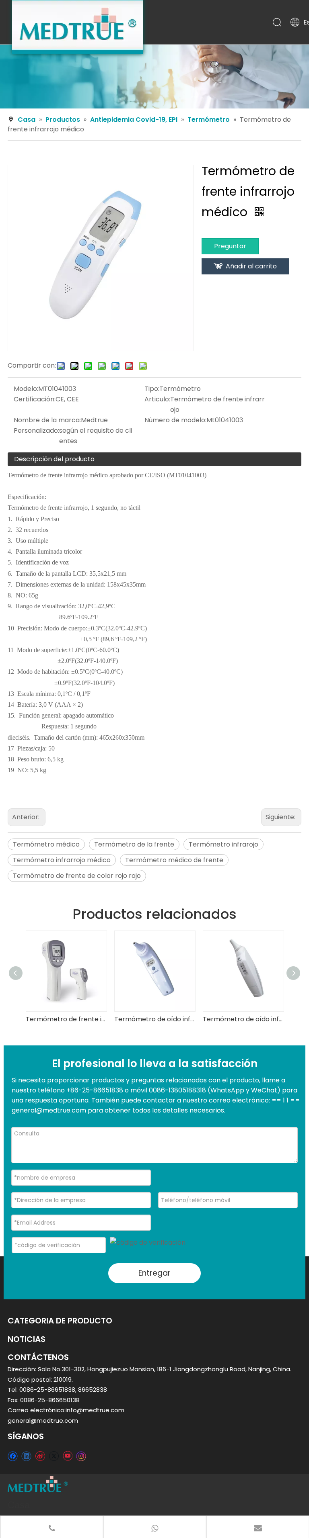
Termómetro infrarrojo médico (62, 860)
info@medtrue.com (95, 1410)
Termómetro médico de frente (174, 860)
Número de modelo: (175, 420)
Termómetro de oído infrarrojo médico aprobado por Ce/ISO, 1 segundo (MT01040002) (243, 1019)
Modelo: (26, 388)
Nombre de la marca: (47, 420)
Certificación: (35, 399)
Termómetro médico (46, 844)
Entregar (154, 1273)
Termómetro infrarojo (223, 844)
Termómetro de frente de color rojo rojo (77, 875)
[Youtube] (67, 1455)
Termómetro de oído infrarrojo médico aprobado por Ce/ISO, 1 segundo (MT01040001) (154, 1019)
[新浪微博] (40, 1455)
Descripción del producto (54, 459)
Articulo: (157, 399)
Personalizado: (36, 430)
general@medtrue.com (43, 1420)
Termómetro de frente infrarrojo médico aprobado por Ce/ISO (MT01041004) (66, 1019)
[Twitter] (54, 1455)
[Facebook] (13, 1455)
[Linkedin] (26, 1455)
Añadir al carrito (251, 266)
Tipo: (151, 388)
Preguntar (230, 246)
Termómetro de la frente (134, 844)
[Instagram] (81, 1456)
